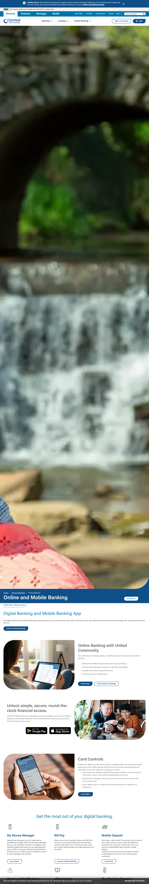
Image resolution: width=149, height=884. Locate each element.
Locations (89, 14)
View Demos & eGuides (106, 684)
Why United (79, 14)
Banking (46, 21)
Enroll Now (131, 599)
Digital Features (19, 605)
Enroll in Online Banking (15, 628)
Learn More (85, 794)
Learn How (108, 861)
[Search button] (143, 14)
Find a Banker (100, 14)
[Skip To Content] (3, 1)
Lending (62, 21)
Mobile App (8, 605)
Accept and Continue (134, 881)
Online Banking (81, 21)
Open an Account (121, 21)
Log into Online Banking (66, 861)
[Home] (11, 21)
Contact (111, 14)
